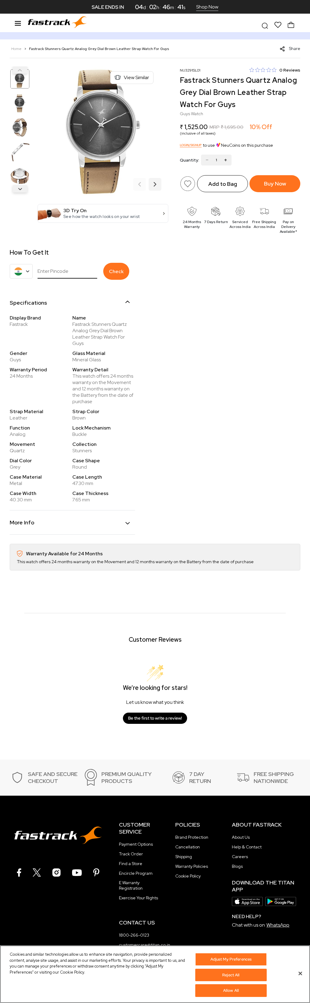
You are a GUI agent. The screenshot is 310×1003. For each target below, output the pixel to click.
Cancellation (187, 847)
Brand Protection (191, 837)
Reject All (230, 975)
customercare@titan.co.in (144, 945)
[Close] (300, 973)
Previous (20, 70)
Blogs (237, 866)
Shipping (183, 856)
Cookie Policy (188, 876)
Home (16, 48)
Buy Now (275, 183)
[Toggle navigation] (18, 22)
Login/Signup (191, 145)
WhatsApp (277, 925)
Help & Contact (247, 847)
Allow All (231, 990)
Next (20, 188)
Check (116, 271)
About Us (241, 837)
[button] (103, 213)
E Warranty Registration (131, 885)
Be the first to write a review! (155, 718)
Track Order (131, 854)
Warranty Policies (191, 866)
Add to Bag (222, 183)
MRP (214, 127)
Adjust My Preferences (231, 959)
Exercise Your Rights (138, 898)
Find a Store (130, 863)
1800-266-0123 (134, 935)
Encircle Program (136, 873)
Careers (240, 856)
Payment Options (136, 844)
